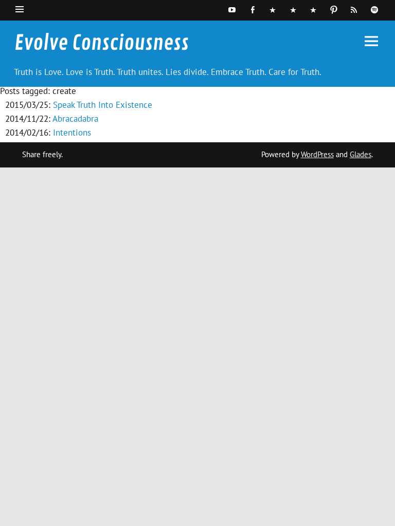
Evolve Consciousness (101, 43)
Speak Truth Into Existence (102, 104)
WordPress (317, 154)
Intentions (72, 132)
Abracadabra (75, 118)
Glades (360, 154)
